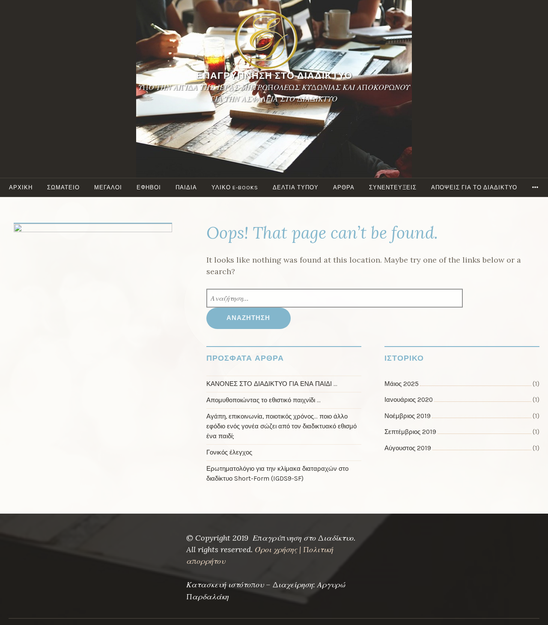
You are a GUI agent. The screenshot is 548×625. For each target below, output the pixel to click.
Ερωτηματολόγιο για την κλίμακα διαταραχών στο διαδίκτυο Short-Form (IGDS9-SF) (277, 473)
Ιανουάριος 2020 (408, 400)
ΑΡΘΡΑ (343, 187)
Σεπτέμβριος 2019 (410, 432)
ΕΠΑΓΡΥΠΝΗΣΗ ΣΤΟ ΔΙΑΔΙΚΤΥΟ (274, 75)
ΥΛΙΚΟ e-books (234, 187)
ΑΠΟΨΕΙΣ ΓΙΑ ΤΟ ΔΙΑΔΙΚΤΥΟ (474, 187)
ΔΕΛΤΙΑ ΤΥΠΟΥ (296, 187)
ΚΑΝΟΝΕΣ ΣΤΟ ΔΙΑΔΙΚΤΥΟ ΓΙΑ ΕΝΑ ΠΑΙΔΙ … (271, 384)
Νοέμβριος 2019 (407, 416)
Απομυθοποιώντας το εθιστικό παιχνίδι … (263, 400)
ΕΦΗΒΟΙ (149, 187)
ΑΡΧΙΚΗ (21, 187)
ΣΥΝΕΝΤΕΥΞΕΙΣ (393, 187)
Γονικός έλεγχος (229, 452)
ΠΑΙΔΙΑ (186, 187)
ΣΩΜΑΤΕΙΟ (63, 187)
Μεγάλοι (108, 187)
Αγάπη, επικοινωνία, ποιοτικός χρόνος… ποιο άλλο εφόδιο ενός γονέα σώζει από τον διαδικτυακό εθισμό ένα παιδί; (281, 426)
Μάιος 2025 (401, 384)
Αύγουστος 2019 (407, 448)
